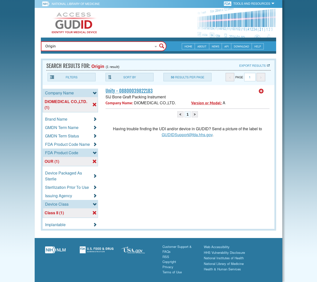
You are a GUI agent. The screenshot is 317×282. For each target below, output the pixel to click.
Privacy (167, 266)
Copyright (169, 261)
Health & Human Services (222, 269)
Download (241, 46)
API (226, 46)
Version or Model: (206, 103)
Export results (252, 65)
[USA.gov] (138, 251)
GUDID (74, 23)
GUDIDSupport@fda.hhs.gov (187, 134)
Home (188, 46)
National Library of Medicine (76, 3)
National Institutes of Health (224, 258)
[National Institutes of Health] (47, 3)
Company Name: (119, 103)
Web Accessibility (217, 246)
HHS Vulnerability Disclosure (224, 252)
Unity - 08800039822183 (129, 91)
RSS (165, 256)
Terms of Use (172, 272)
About (202, 46)
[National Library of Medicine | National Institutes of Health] (55, 251)
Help (257, 46)
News (215, 46)
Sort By (129, 77)
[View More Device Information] (261, 91)
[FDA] (228, 3)
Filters (72, 77)
